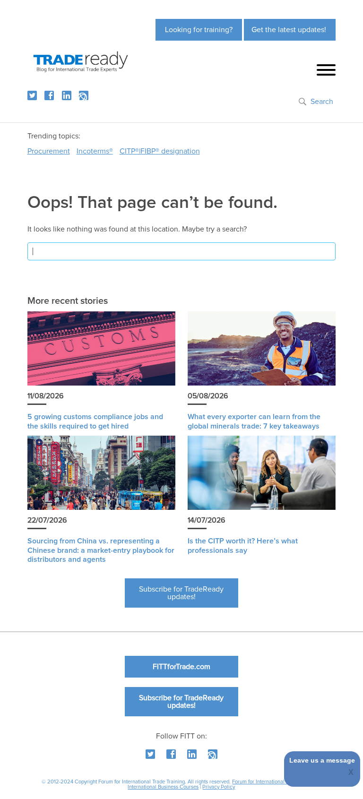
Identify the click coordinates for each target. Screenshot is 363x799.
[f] (49, 95)
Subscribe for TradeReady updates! (181, 593)
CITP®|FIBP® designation (160, 151)
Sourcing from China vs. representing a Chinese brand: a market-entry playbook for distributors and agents (100, 550)
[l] (66, 95)
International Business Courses (163, 787)
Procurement (48, 151)
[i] (83, 95)
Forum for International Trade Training (275, 781)
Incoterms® (95, 151)
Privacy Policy (218, 787)
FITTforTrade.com (181, 666)
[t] (32, 95)
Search (322, 101)
